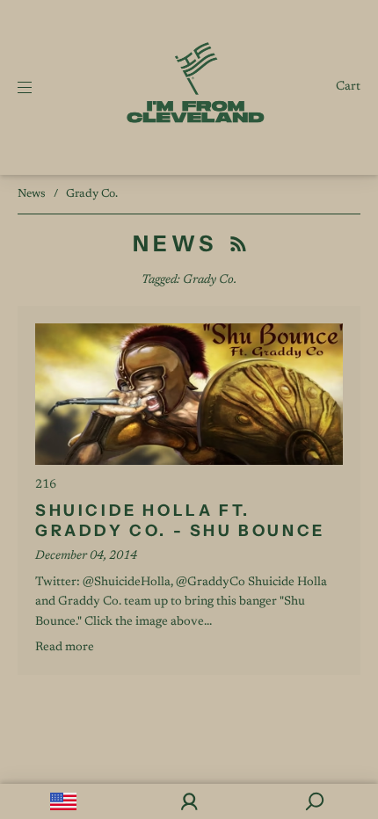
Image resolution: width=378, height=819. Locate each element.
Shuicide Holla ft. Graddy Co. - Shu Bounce (180, 520)
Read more (64, 647)
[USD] (63, 801)
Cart (348, 87)
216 (45, 485)
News (32, 193)
